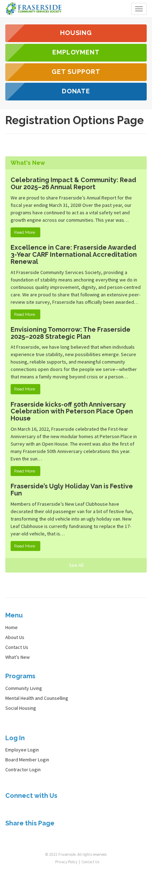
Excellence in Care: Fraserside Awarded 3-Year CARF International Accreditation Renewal (74, 254)
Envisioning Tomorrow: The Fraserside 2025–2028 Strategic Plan (70, 333)
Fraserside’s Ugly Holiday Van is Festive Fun (72, 489)
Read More (24, 232)
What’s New (17, 657)
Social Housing (20, 708)
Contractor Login (23, 769)
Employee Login (22, 750)
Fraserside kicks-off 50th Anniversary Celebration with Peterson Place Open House (72, 411)
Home (11, 627)
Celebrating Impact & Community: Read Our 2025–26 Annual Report (73, 183)
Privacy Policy (66, 861)
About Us (14, 637)
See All (76, 565)
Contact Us (16, 647)
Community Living (23, 688)
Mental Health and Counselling (36, 698)
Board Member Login (27, 759)
